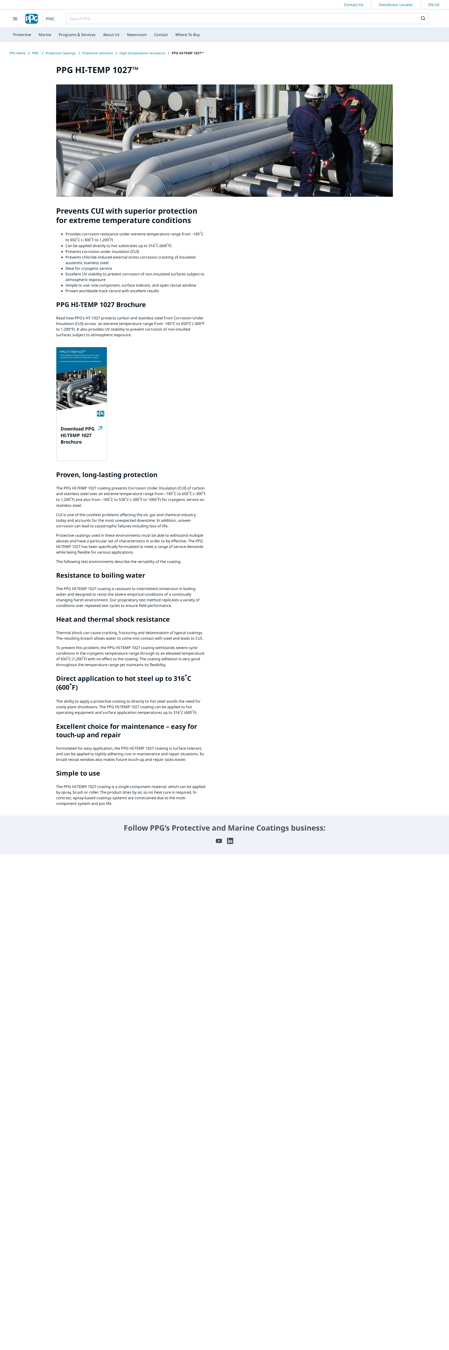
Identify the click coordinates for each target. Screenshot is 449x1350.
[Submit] (422, 19)
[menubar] (106, 34)
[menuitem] (22, 34)
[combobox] (247, 18)
